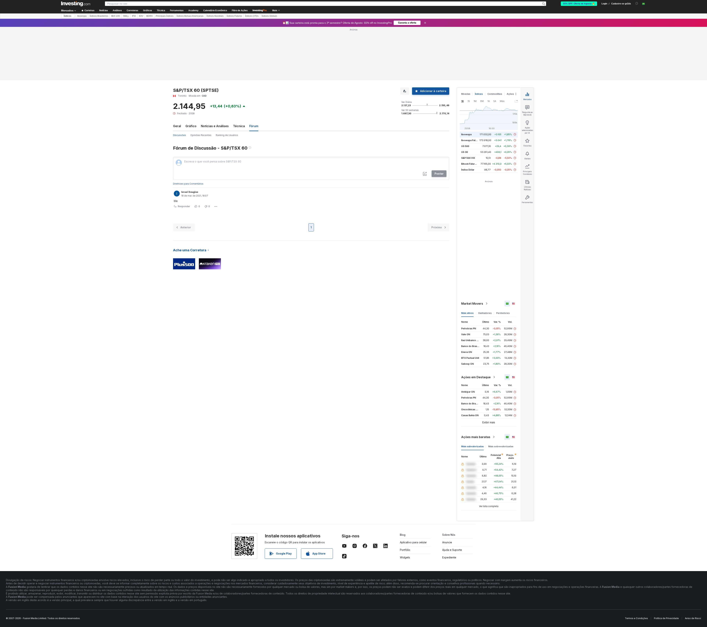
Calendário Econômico (215, 10)
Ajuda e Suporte (452, 549)
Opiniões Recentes (200, 135)
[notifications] (637, 3)
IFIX (134, 16)
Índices (67, 16)
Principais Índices (164, 16)
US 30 (464, 152)
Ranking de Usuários (227, 135)
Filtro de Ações (240, 10)
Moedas (465, 94)
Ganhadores (485, 313)
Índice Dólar (467, 169)
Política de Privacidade (666, 618)
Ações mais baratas (475, 437)
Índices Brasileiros (99, 16)
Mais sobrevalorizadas (500, 446)
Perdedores (503, 313)
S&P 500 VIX (468, 158)
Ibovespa (82, 16)
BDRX (149, 16)
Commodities (494, 94)
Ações (510, 94)
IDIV (141, 16)
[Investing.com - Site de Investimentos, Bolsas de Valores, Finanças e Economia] (75, 3)
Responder (184, 206)
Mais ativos (467, 313)
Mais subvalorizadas (472, 446)
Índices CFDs (251, 16)
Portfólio (405, 549)
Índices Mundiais (215, 16)
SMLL (126, 16)
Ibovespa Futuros (470, 140)
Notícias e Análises (215, 126)
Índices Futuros (234, 16)
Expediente (449, 557)
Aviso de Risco (693, 618)
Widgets (405, 557)
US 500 (465, 146)
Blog (402, 534)
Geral (177, 126)
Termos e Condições (636, 618)
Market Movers (472, 303)
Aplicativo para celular (413, 542)
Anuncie (447, 542)
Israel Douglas (189, 192)
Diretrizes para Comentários (188, 183)
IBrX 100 (115, 16)
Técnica (239, 126)
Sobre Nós (448, 534)
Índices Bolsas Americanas (190, 16)
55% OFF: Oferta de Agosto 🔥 (579, 3)
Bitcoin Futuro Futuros (473, 163)
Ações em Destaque (476, 377)
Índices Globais (269, 16)
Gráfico (190, 126)
